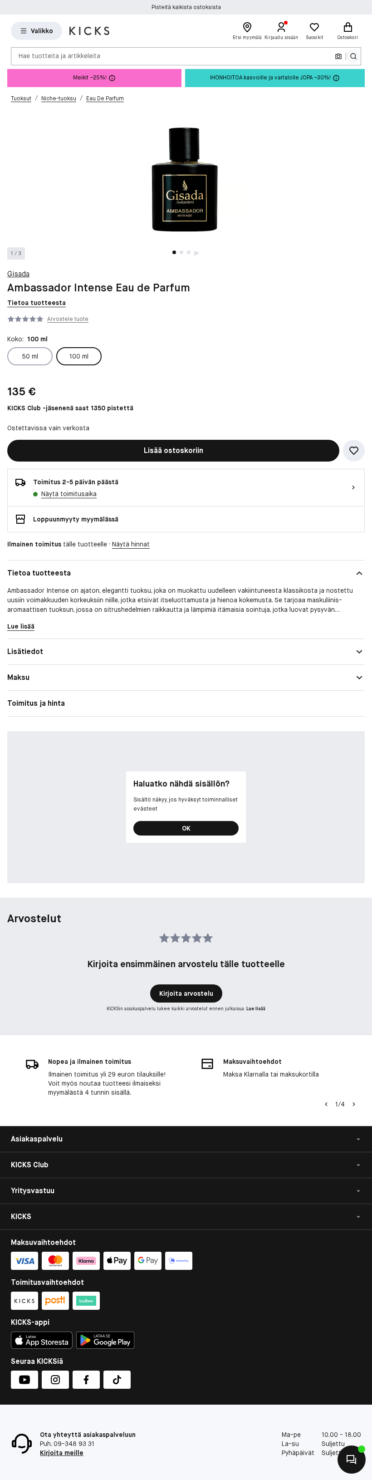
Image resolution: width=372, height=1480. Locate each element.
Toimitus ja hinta (36, 703)
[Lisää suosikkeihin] (354, 451)
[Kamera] (338, 56)
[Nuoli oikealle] (354, 1104)
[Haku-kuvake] (353, 56)
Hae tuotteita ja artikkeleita (59, 56)
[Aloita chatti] (352, 1460)
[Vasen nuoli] (326, 1104)
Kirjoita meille (61, 1453)
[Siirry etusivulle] (89, 31)
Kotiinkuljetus (186, 7)
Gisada (18, 274)
